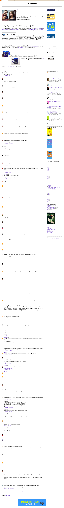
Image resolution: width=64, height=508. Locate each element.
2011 (48, 180)
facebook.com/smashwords (50, 38)
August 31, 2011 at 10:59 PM (8, 407)
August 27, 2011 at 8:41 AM (8, 165)
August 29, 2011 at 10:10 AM (8, 350)
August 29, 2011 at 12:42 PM (8, 354)
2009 (48, 200)
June (48, 193)
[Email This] (17, 66)
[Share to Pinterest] (20, 66)
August (49, 186)
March (49, 196)
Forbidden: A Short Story (49, 205)
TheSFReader (5, 315)
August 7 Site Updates (20, 47)
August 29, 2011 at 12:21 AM (8, 313)
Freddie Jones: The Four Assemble (51, 207)
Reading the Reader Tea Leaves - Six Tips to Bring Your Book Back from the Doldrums (55, 88)
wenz (4, 242)
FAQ (42, 28)
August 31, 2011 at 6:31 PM (8, 399)
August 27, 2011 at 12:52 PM (8, 211)
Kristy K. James (5, 90)
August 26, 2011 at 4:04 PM (8, 75)
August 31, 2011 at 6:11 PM (8, 394)
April (48, 195)
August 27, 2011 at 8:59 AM (8, 172)
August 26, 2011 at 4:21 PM (8, 82)
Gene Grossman (5, 445)
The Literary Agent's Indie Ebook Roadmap (33, 46)
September (49, 185)
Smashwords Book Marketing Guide (15, 29)
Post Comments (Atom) (7, 495)
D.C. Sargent (5, 371)
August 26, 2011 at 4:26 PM (8, 88)
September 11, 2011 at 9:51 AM (9, 488)
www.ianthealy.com (10, 181)
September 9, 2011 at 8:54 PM (8, 467)
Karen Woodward (6, 337)
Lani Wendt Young (6, 77)
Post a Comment (4, 490)
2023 (48, 167)
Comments (49, 74)
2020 (48, 170)
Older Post (43, 491)
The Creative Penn (49, 228)
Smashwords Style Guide (38, 28)
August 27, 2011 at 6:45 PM (8, 251)
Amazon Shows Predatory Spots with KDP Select (54, 78)
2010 (48, 199)
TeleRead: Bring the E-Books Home (51, 229)
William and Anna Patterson (7, 205)
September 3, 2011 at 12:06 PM (9, 443)
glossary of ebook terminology (6, 29)
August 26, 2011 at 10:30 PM (8, 143)
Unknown (5, 253)
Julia (4, 71)
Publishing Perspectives (49, 232)
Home (23, 491)
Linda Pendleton (6, 145)
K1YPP (4, 213)
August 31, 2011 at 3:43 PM (8, 386)
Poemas (47, 209)
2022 (48, 168)
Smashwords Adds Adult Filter (51, 188)
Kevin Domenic (5, 220)
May (48, 194)
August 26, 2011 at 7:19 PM (8, 102)
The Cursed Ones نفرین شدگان (50, 208)
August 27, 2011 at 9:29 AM (8, 178)
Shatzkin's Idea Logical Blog (50, 231)
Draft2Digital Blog (49, 227)
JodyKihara (5, 356)
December (49, 181)
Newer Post (3, 491)
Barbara (4, 184)
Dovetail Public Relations (7, 383)
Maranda (5, 352)
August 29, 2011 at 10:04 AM (8, 345)
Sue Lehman (5, 484)
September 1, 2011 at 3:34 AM (8, 417)
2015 (48, 176)
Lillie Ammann (5, 365)
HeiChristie (5, 433)
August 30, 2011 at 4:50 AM (8, 369)
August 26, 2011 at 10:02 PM (8, 137)
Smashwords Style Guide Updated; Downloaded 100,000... (55, 190)
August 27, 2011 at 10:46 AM (8, 188)
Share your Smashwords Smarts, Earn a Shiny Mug (54, 187)
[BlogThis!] (18, 66)
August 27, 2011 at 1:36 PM (8, 218)
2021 (48, 169)
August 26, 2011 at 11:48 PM (8, 152)
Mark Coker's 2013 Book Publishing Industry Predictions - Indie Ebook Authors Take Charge (55, 112)
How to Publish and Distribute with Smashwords (31, 29)
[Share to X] (19, 66)
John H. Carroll (5, 104)
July (48, 192)
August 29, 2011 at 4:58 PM (8, 363)
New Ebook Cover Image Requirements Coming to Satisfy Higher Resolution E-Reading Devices (55, 117)
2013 (48, 178)
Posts (48, 72)
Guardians (48, 206)
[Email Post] (16, 66)
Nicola (4, 167)
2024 (48, 166)
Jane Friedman (48, 230)
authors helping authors (8, 67)
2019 (48, 171)
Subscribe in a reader (49, 162)
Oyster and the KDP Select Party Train (53, 92)
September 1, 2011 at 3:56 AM (8, 425)
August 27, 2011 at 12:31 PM (8, 203)
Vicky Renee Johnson (6, 396)
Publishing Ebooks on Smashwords (8, 368)
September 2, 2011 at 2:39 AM (8, 431)
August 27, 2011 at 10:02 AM (8, 182)
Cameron (5, 419)
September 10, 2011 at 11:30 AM (9, 482)
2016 (48, 175)
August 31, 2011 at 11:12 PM (8, 411)
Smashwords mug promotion (16, 67)
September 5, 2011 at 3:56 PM (8, 451)
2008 (48, 201)
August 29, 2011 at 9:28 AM (8, 335)
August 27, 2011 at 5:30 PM (8, 240)
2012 (48, 179)
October (49, 184)
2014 (48, 177)
